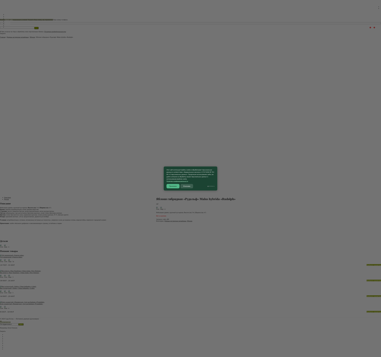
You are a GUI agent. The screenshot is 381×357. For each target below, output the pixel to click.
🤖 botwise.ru (211, 186)
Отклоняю (186, 186)
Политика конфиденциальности (177, 181)
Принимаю (173, 186)
